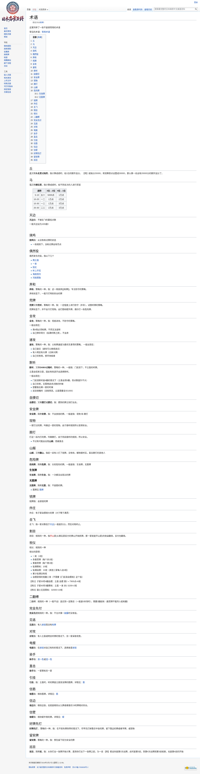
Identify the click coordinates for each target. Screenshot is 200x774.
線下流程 (7, 63)
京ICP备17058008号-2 (80, 767)
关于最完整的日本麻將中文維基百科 (50, 767)
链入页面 (7, 75)
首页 (5, 28)
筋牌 (41, 489)
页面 (29, 9)
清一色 (41, 659)
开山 (52, 536)
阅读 (129, 9)
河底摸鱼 (37, 277)
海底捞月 (37, 274)
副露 (66, 613)
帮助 (5, 37)
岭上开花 (37, 270)
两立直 (36, 260)
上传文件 (7, 81)
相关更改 (7, 78)
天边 (52, 524)
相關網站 (7, 60)
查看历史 (148, 9)
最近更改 (7, 31)
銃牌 (41, 22)
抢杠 (35, 267)
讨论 (34, 9)
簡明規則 (7, 46)
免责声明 (67, 767)
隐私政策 (32, 767)
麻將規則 (7, 49)
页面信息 (7, 92)
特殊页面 (7, 84)
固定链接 (7, 89)
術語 (5, 57)
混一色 (49, 659)
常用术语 (46, 32)
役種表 (6, 52)
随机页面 (7, 34)
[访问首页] (13, 11)
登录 (196, 2)
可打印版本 (8, 86)
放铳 (44, 624)
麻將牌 (6, 55)
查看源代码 (137, 9)
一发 (35, 263)
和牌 (54, 624)
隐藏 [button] (40, 37)
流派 (5, 66)
